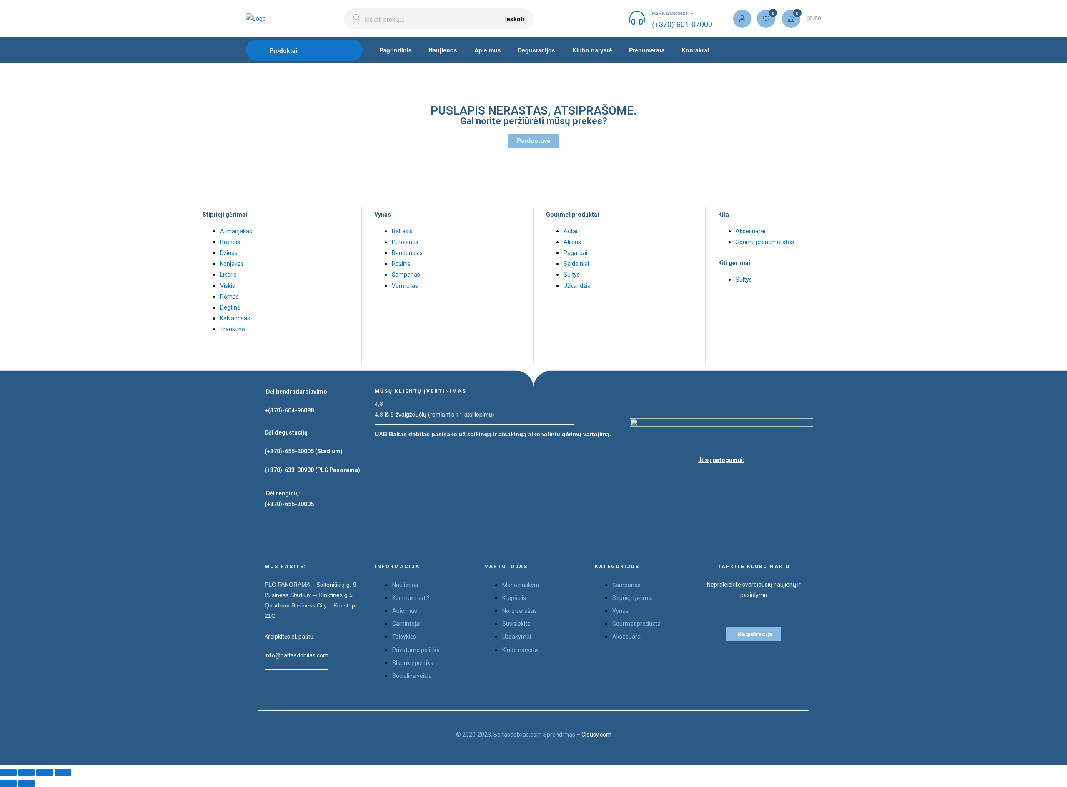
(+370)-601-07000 (682, 23)
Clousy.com (596, 734)
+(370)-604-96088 (289, 410)
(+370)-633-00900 (289, 470)
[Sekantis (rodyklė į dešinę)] (26, 783)
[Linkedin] (742, 480)
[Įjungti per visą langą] (44, 772)
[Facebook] (700, 480)
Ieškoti (514, 19)
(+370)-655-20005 (290, 451)
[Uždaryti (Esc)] (8, 772)
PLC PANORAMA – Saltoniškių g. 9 (310, 584)
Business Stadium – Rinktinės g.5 (309, 595)
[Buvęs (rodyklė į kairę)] (8, 783)
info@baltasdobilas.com (296, 655)
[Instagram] (721, 480)
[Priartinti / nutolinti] (63, 772)
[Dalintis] (26, 772)
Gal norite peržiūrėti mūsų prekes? (533, 121)
